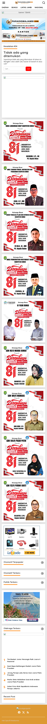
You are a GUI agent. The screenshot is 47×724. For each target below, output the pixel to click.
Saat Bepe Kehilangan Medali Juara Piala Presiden (24, 667)
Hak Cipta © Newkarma (10, 720)
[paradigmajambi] (24, 2)
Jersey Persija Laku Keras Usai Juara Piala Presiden (24, 674)
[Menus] (4, 3)
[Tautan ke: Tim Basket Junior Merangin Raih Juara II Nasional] (23, 644)
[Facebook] (19, 712)
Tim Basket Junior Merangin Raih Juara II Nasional (23, 660)
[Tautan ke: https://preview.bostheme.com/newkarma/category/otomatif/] (42, 562)
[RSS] (27, 712)
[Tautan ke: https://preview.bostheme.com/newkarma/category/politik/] (42, 582)
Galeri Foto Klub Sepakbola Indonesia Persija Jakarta (22, 687)
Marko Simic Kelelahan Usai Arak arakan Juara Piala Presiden (23, 681)
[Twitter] (23, 712)
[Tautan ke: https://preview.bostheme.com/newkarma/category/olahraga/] (42, 628)
